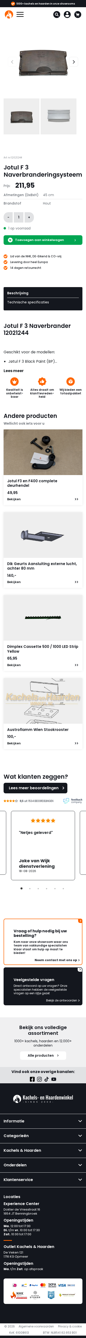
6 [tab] (63, 888)
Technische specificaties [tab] (28, 302)
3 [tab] (38, 888)
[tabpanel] (43, 845)
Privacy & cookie (70, 1326)
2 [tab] (29, 888)
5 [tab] (55, 888)
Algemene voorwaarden (36, 1326)
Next (71, 61)
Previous (7, 61)
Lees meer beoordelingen (34, 788)
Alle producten (41, 1055)
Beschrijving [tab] (17, 293)
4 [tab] (46, 888)
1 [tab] (21, 888)
